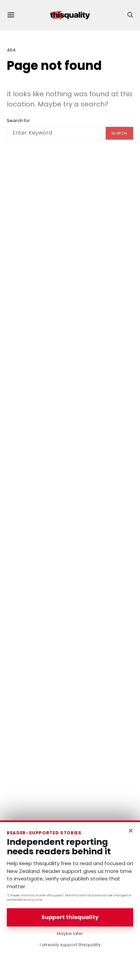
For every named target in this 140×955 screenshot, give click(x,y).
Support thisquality (70, 917)
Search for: (19, 120)
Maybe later (70, 933)
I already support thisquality (70, 944)
